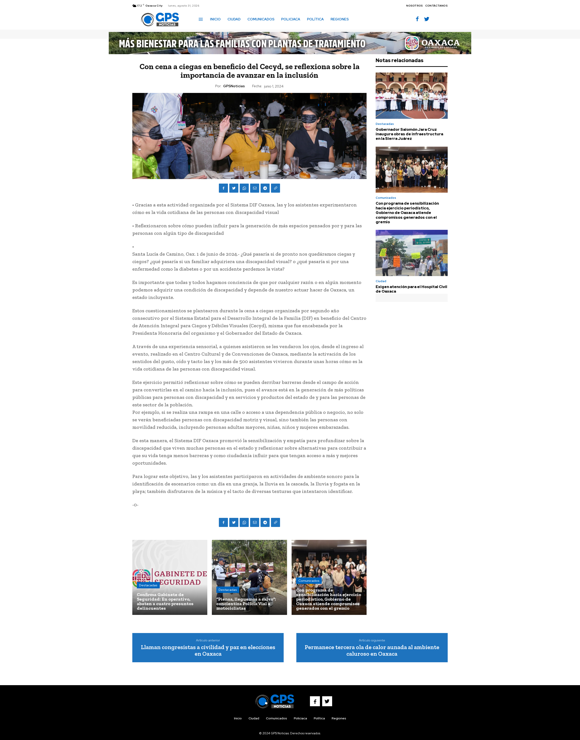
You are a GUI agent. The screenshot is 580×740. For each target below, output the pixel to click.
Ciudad (381, 281)
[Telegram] (265, 188)
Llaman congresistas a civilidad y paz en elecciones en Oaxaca (208, 650)
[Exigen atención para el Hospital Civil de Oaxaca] (412, 253)
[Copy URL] (275, 188)
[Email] (254, 188)
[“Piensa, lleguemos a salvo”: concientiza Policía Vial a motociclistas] (249, 577)
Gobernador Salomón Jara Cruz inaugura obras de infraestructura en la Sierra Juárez (409, 134)
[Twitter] (426, 19)
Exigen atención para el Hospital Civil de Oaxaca (411, 289)
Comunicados (308, 581)
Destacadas (148, 585)
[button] (359, 19)
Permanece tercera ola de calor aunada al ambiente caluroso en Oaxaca (372, 650)
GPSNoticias (234, 86)
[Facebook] (417, 19)
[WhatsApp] (244, 188)
